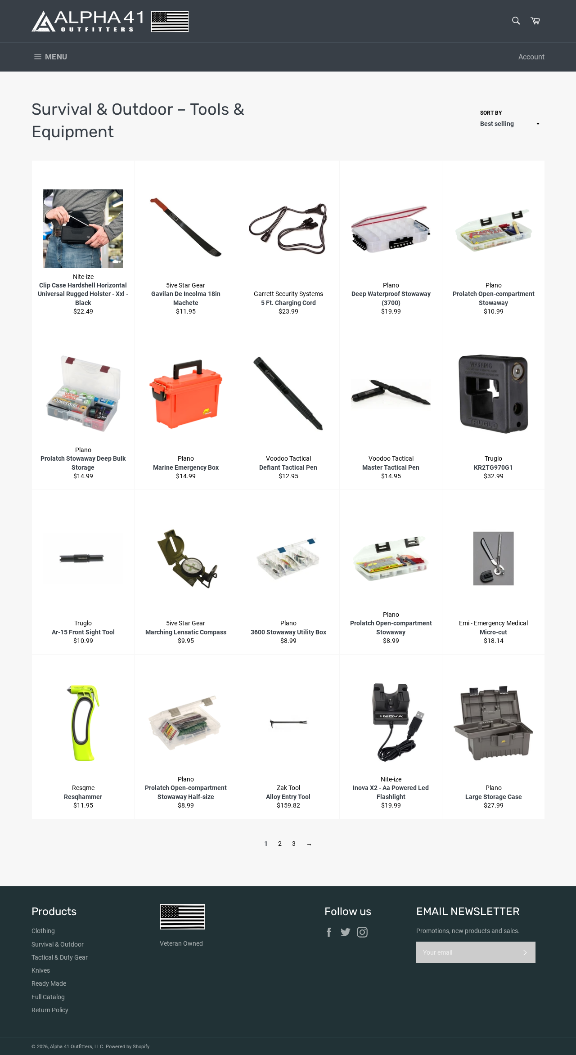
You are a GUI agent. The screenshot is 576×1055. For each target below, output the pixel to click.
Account (531, 57)
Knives (41, 970)
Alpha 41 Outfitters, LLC (76, 1047)
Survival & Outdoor (58, 944)
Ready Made (49, 983)
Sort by (491, 113)
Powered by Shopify (127, 1047)
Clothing (43, 930)
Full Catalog (48, 997)
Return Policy (50, 1010)
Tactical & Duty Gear (60, 957)
